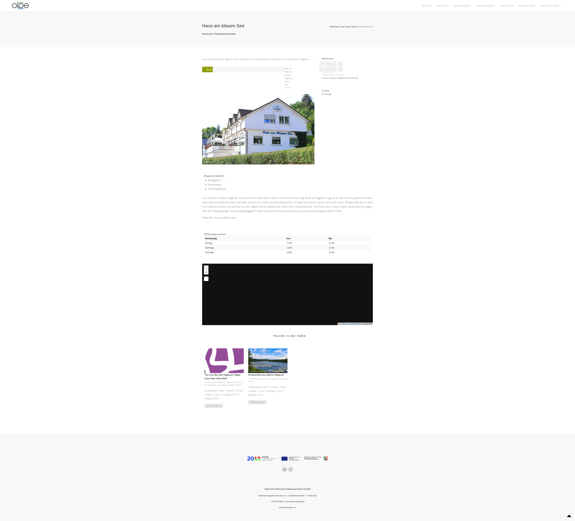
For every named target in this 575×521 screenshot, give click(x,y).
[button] (285, 288)
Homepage (327, 94)
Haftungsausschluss (294, 489)
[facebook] (290, 469)
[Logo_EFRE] (262, 458)
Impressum (269, 489)
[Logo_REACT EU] (290, 458)
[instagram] (284, 469)
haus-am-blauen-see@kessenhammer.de (340, 78)
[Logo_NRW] (316, 458)
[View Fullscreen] (206, 279)
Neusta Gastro (351, 27)
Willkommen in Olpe (337, 27)
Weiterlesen (213, 406)
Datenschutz (280, 489)
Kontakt (307, 489)
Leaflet (343, 323)
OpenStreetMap (355, 323)
